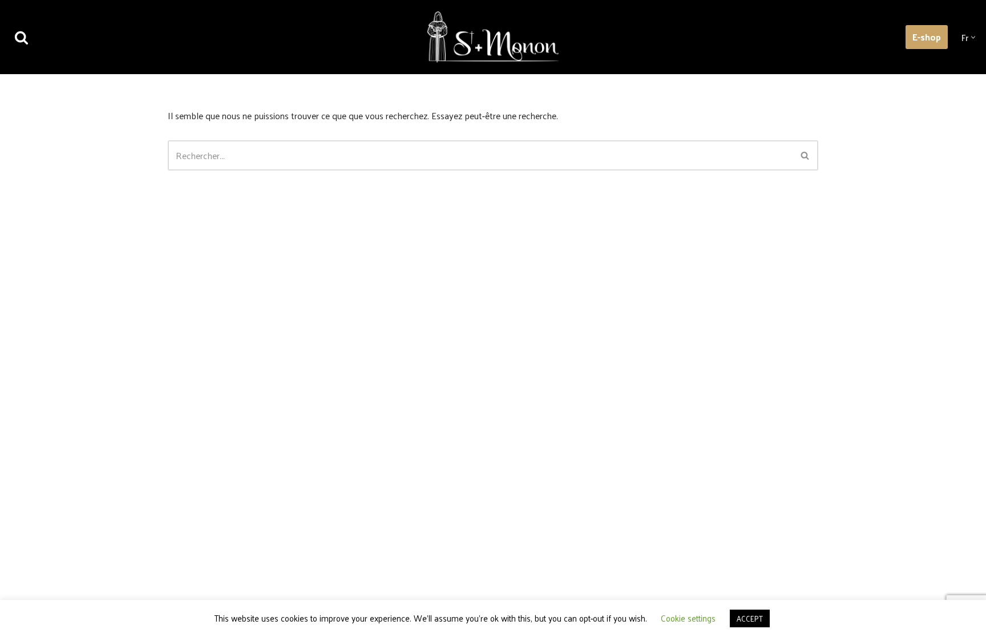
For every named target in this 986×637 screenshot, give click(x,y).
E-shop (926, 37)
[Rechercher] (21, 37)
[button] (973, 37)
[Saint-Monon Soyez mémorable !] (493, 37)
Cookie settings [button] (688, 618)
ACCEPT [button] (750, 618)
